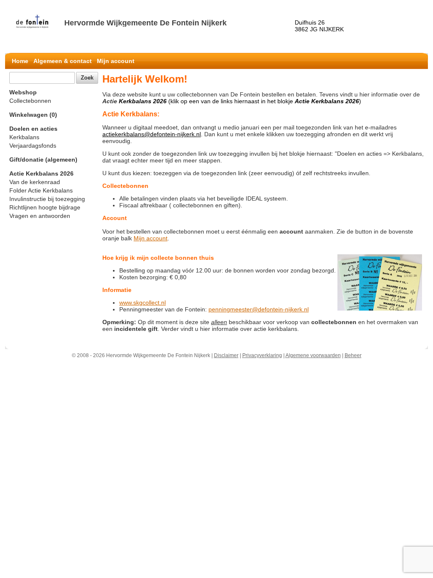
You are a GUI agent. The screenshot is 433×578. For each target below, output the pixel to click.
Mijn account (115, 61)
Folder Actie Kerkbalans (41, 190)
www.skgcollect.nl (142, 302)
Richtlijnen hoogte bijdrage (44, 207)
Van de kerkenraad (34, 182)
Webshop (23, 92)
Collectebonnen (30, 100)
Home (20, 61)
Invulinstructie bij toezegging (47, 198)
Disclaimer (226, 355)
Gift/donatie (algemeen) (43, 159)
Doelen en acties (33, 128)
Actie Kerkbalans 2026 (41, 173)
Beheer (353, 355)
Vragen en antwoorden (39, 215)
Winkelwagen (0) (33, 114)
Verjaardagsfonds (32, 145)
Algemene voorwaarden (313, 355)
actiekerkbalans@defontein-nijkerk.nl (151, 134)
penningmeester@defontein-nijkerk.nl (258, 309)
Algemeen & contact (62, 61)
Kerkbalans (24, 137)
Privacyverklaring (262, 355)
